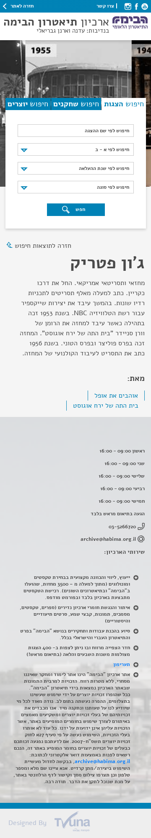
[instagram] (128, 6)
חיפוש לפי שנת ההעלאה (104, 168)
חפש (79, 209)
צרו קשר (105, 6)
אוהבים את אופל (116, 395)
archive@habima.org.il (108, 539)
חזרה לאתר (22, 6)
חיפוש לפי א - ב (112, 149)
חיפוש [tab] (124, 104)
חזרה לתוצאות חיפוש (43, 245)
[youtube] (145, 6)
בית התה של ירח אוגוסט (105, 405)
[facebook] (136, 6)
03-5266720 (122, 526)
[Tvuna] (80, 823)
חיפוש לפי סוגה (113, 187)
